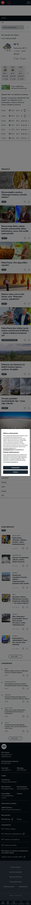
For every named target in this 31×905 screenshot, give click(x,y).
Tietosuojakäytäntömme (18, 449)
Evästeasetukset (15, 467)
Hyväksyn (15, 472)
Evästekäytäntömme (8, 449)
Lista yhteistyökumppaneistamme (10, 462)
